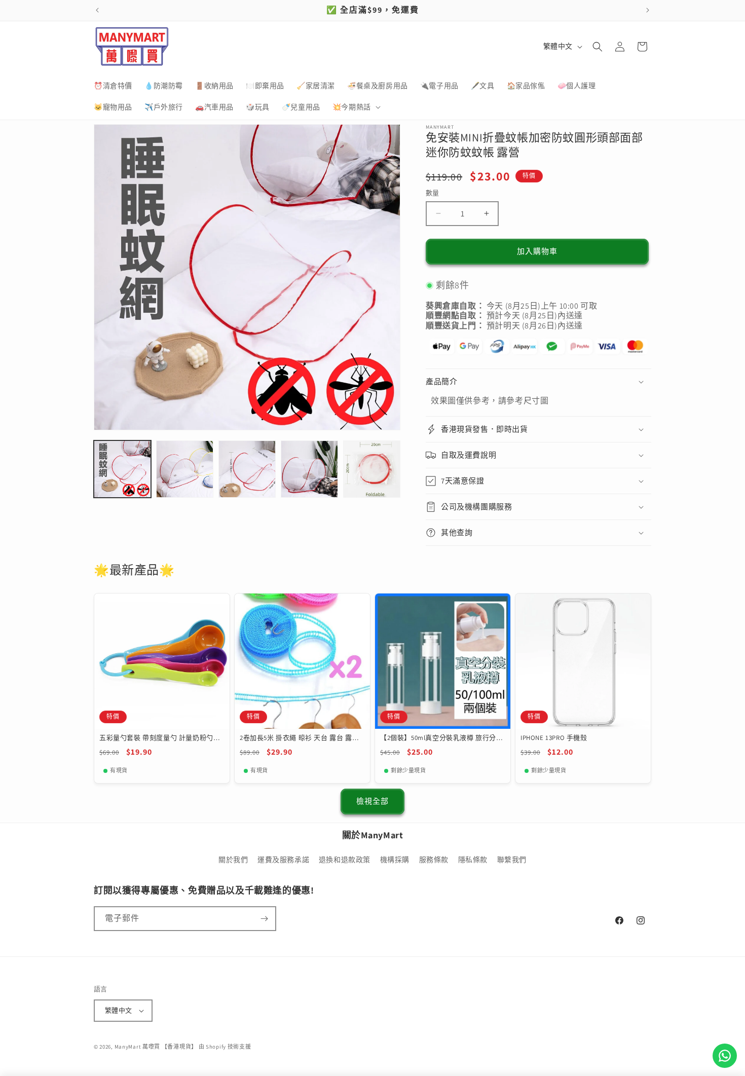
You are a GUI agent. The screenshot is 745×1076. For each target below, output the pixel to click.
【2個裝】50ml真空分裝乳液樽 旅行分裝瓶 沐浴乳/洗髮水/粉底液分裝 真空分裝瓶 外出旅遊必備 (441, 738)
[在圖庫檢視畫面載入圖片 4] (309, 469)
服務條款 (434, 860)
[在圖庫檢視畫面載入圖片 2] (184, 469)
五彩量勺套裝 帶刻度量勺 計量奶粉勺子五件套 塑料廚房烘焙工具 (159, 738)
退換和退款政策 (344, 860)
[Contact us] (725, 1056)
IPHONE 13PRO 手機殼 (553, 738)
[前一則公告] (97, 10)
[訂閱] (264, 918)
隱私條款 (473, 860)
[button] (355, 107)
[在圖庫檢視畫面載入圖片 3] (247, 469)
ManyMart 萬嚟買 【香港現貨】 (156, 1046)
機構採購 (394, 860)
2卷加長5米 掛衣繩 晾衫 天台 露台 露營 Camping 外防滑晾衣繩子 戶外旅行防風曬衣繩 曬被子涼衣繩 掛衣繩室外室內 (300, 738)
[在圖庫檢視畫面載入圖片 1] (122, 469)
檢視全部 (372, 801)
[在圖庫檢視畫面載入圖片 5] (371, 469)
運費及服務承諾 (283, 860)
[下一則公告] (648, 10)
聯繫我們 (512, 860)
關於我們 (233, 860)
